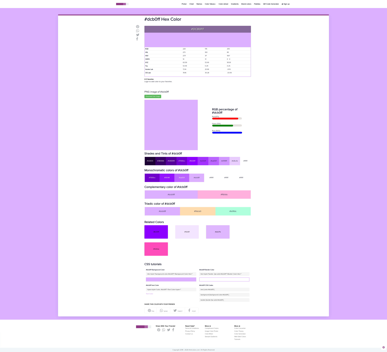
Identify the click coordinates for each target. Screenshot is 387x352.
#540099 (171, 161)
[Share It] (137, 40)
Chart (191, 4)
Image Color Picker (211, 331)
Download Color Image (153, 96)
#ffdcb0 (197, 211)
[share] (137, 32)
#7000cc (181, 161)
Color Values (210, 4)
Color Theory (238, 331)
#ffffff (245, 161)
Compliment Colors (211, 328)
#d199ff (224, 161)
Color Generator (240, 334)
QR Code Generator (271, 4)
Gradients (235, 4)
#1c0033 (150, 161)
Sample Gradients (211, 337)
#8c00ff (192, 161)
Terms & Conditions (192, 328)
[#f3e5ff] (190, 226)
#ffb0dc (224, 194)
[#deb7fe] (221, 226)
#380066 (160, 161)
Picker (184, 4)
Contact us (189, 334)
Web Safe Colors (240, 337)
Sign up (286, 4)
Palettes (257, 4)
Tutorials (237, 339)
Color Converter (240, 328)
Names (199, 4)
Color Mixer (209, 334)
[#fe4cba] (159, 243)
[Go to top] (383, 347)
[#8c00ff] (159, 226)
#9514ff (167, 178)
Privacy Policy (190, 331)
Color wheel (223, 4)
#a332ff (203, 161)
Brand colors (246, 4)
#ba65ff (214, 161)
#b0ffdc (233, 211)
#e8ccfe (235, 161)
